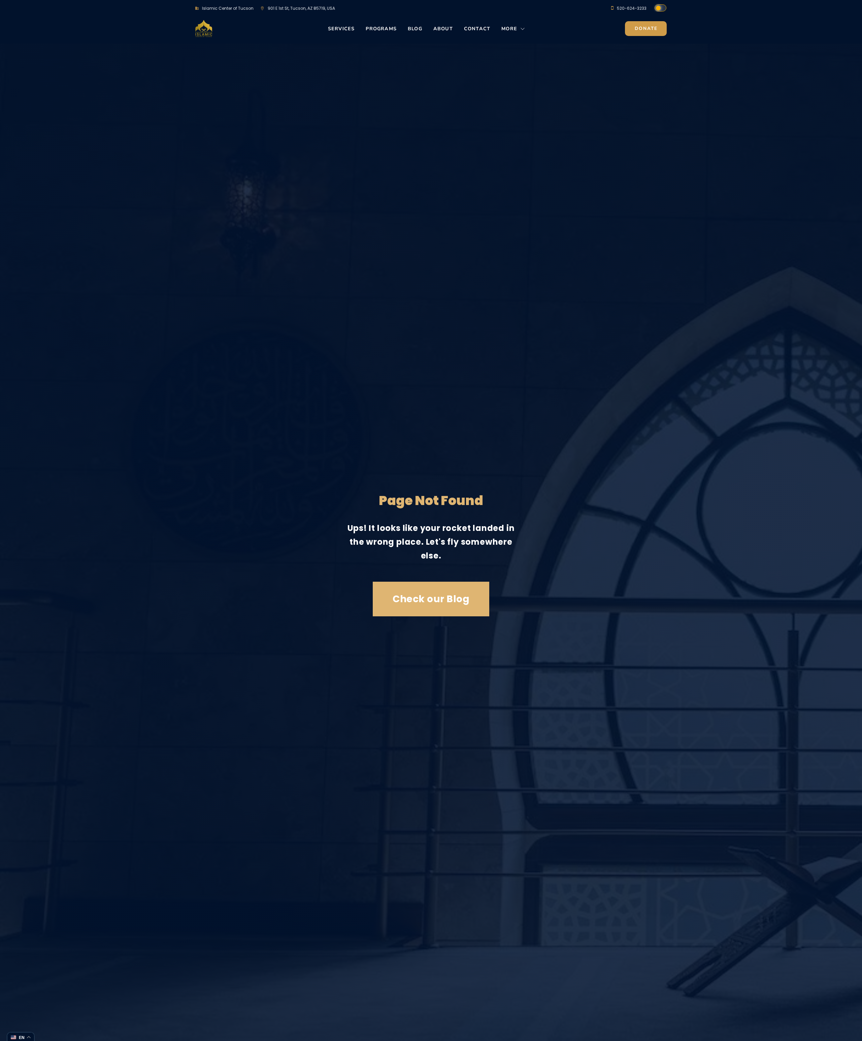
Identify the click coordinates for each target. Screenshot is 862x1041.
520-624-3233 (631, 8)
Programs (381, 29)
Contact (477, 29)
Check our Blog (431, 599)
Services (341, 29)
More (509, 29)
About (443, 29)
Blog (415, 29)
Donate (646, 28)
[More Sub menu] (523, 30)
